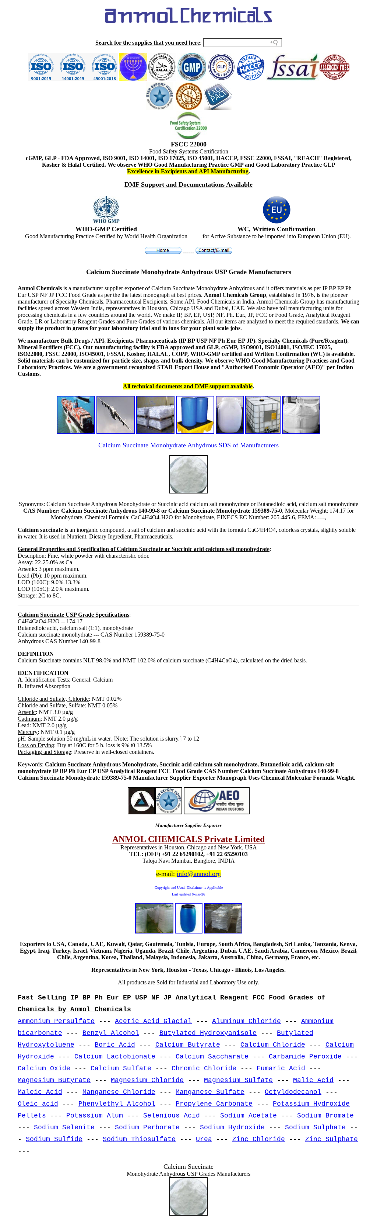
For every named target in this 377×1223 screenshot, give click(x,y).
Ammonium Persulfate (56, 1021)
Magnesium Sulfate (238, 1080)
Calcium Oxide (44, 1068)
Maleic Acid (40, 1092)
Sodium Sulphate (315, 1127)
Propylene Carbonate (214, 1104)
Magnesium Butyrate (54, 1080)
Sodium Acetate (248, 1115)
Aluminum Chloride (246, 1021)
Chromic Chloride (204, 1068)
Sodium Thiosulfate (139, 1139)
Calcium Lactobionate (114, 1056)
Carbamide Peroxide (305, 1056)
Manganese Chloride (118, 1092)
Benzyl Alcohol (110, 1033)
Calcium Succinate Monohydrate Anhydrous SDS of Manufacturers (188, 445)
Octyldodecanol (293, 1092)
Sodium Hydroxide (232, 1127)
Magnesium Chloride (147, 1080)
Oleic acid (38, 1104)
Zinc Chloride (258, 1139)
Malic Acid (313, 1080)
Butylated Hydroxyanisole (208, 1033)
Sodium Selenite (64, 1127)
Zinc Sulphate (331, 1139)
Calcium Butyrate (187, 1045)
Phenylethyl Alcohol (116, 1104)
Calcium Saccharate (212, 1056)
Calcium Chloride (272, 1045)
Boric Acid (115, 1045)
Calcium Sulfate (121, 1068)
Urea (204, 1139)
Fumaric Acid (281, 1068)
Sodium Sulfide (54, 1139)
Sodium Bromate (325, 1115)
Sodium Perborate (147, 1127)
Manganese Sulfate (210, 1092)
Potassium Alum (94, 1115)
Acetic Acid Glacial (153, 1021)
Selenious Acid (171, 1115)
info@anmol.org (199, 873)
